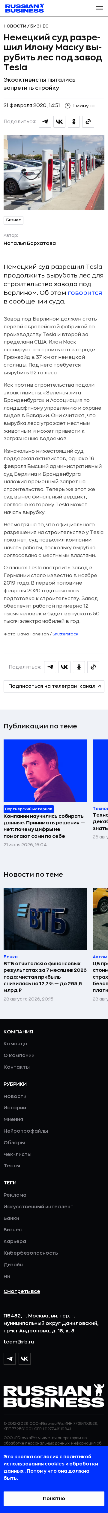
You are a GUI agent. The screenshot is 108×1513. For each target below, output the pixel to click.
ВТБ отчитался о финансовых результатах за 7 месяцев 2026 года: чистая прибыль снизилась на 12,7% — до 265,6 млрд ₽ (45, 977)
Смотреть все (22, 1291)
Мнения (13, 1119)
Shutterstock (65, 634)
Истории (15, 1107)
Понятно (54, 1498)
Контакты (17, 1067)
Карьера (15, 1241)
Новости (15, 26)
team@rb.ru (19, 1342)
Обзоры (14, 1142)
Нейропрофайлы (26, 1131)
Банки (11, 1218)
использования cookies (34, 1464)
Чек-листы (18, 1154)
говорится (85, 293)
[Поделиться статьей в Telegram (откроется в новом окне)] (45, 122)
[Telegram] (10, 1359)
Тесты (12, 1165)
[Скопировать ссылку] (88, 122)
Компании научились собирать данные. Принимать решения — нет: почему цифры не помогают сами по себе (44, 826)
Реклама (15, 1195)
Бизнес (39, 26)
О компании (19, 1055)
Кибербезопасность (31, 1253)
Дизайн (13, 1264)
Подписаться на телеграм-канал (51, 686)
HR (7, 1276)
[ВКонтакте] (25, 1359)
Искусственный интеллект (39, 1206)
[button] (99, 8)
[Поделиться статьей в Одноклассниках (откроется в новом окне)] (74, 122)
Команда (15, 1043)
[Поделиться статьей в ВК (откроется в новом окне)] (59, 122)
